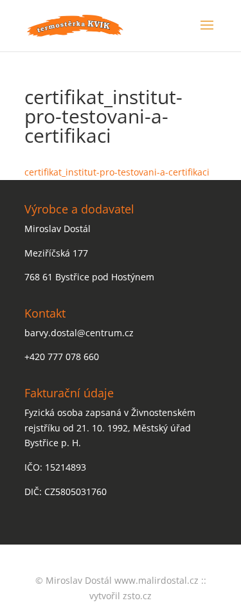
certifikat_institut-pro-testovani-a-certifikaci (117, 172)
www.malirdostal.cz (156, 580)
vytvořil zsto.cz (120, 596)
